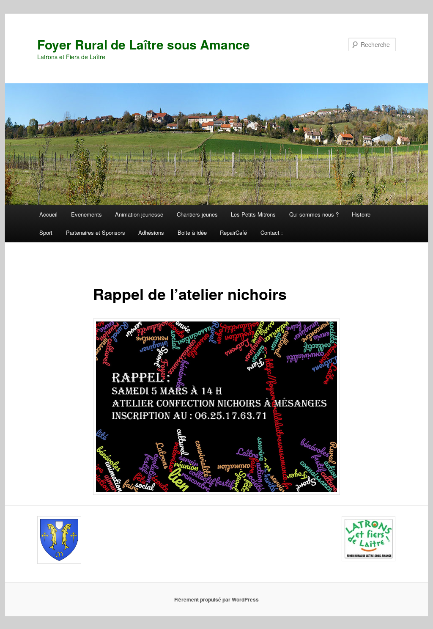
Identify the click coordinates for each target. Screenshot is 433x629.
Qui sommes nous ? (314, 214)
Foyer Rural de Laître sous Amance (143, 44)
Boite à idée (192, 232)
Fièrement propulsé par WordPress (216, 599)
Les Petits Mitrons (253, 214)
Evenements (86, 214)
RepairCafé (233, 232)
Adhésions (151, 232)
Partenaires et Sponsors (95, 232)
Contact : (271, 232)
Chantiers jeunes (197, 214)
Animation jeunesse (139, 214)
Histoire (361, 214)
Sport (45, 232)
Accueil (48, 214)
